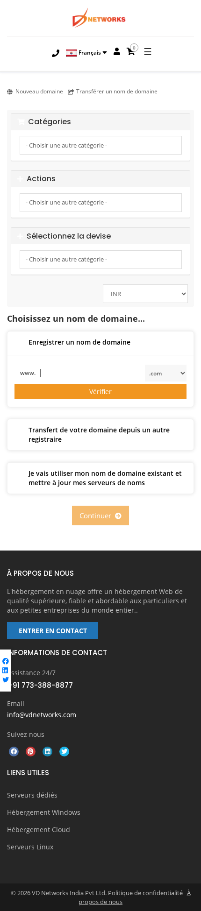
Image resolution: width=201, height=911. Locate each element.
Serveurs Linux (30, 846)
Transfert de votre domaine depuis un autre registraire (99, 434)
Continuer (97, 515)
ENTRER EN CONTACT (53, 630)
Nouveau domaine (39, 91)
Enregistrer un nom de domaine (79, 342)
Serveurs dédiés (32, 795)
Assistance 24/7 (31, 672)
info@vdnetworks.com (41, 714)
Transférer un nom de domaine (117, 91)
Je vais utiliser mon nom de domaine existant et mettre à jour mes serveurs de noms (105, 478)
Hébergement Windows (43, 812)
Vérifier (100, 391)
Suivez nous (25, 734)
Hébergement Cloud (38, 829)
